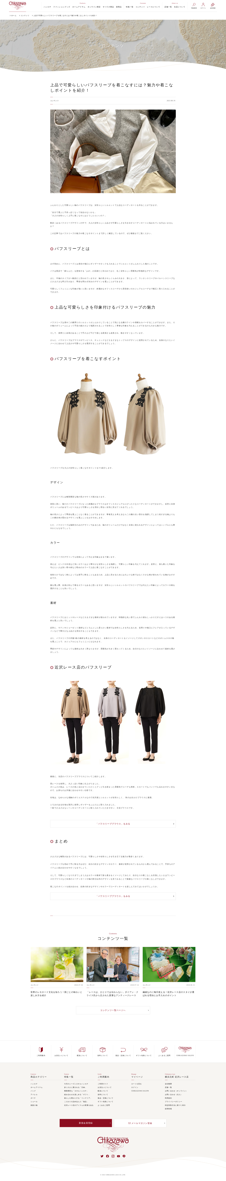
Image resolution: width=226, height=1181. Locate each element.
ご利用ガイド (103, 1084)
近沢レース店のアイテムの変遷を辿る (79, 1105)
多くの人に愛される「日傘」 (75, 1087)
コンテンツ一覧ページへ (113, 1010)
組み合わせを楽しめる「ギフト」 (77, 1094)
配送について (103, 1091)
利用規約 (168, 1098)
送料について (103, 1094)
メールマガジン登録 (141, 1123)
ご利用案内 (103, 1077)
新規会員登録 (86, 1123)
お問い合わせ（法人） (173, 1094)
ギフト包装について (105, 1102)
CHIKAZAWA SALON (140, 1091)
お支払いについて (105, 1087)
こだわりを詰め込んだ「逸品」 (76, 1102)
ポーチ (33, 1098)
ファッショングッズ (61, 7)
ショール (34, 1102)
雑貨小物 (34, 1105)
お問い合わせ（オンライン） (176, 1091)
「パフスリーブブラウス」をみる (113, 824)
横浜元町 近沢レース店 (177, 1077)
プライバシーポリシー (173, 1102)
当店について (179, 7)
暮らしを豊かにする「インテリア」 (78, 1098)
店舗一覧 (168, 7)
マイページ (137, 1077)
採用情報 (168, 1109)
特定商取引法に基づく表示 (175, 1105)
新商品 (119, 7)
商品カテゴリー (39, 1077)
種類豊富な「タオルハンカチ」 (76, 1091)
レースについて (153, 7)
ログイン (134, 1087)
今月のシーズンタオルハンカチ (76, 1084)
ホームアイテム (79, 7)
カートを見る (136, 1084)
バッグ (33, 1091)
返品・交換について (105, 1098)
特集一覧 (129, 7)
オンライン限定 (94, 7)
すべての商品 (108, 7)
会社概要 (168, 1084)
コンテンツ (140, 7)
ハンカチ (47, 7)
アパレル (34, 1094)
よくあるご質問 (104, 1105)
